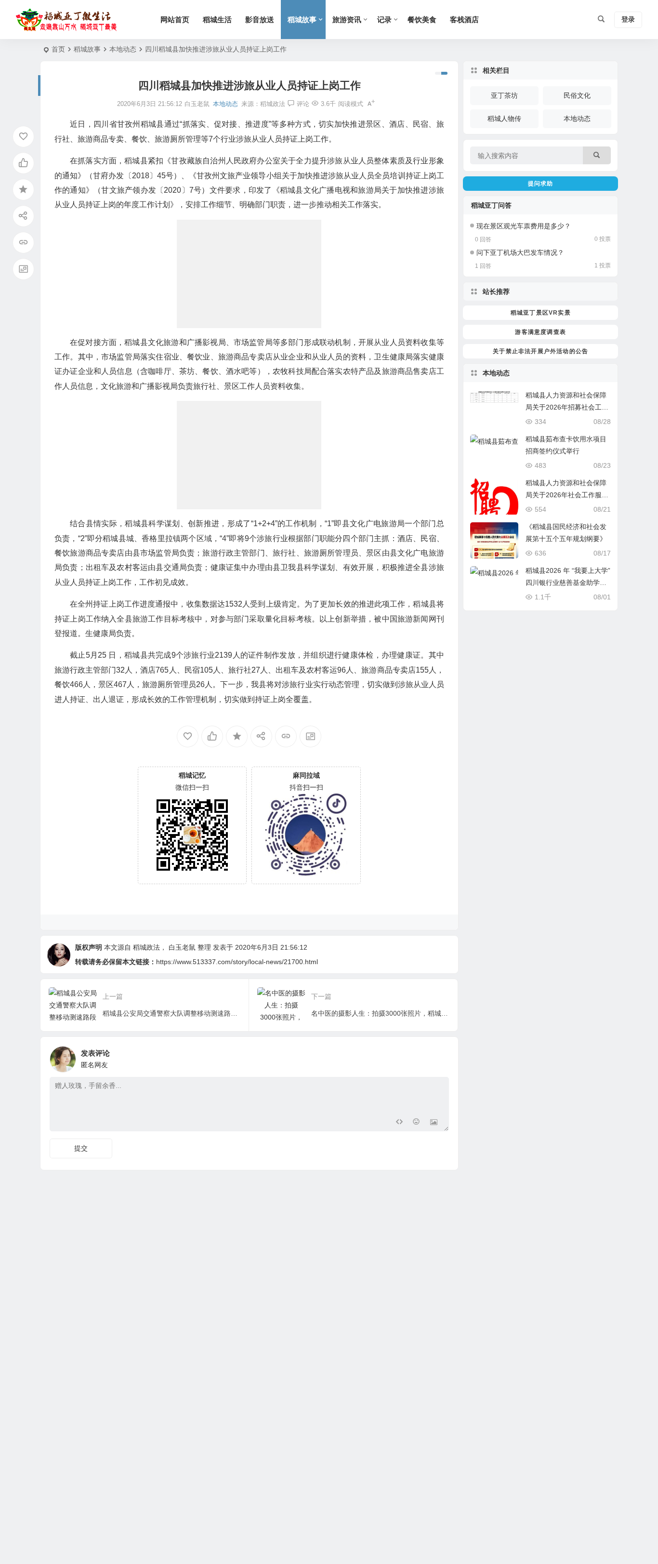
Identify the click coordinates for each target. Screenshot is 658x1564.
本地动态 (122, 49)
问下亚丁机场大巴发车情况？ (520, 252)
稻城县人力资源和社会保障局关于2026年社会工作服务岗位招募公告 (567, 495)
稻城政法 (272, 103)
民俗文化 (577, 95)
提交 (81, 1148)
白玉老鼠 (182, 947)
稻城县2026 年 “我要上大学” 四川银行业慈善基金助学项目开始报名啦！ (568, 582)
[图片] (434, 1123)
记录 (384, 19)
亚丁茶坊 (504, 95)
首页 (58, 49)
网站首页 (174, 19)
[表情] (416, 1123)
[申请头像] (439, 1056)
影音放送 (259, 19)
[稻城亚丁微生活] (69, 20)
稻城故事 (302, 19)
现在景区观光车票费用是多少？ (523, 226)
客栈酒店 (464, 19)
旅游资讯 (346, 19)
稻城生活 (217, 19)
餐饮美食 (422, 19)
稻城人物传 (504, 118)
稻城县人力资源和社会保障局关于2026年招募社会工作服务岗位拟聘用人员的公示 (567, 407)
